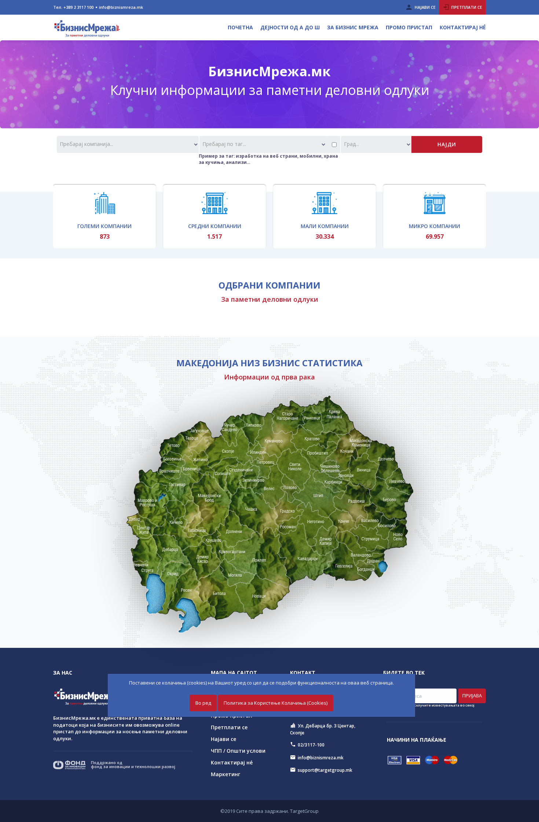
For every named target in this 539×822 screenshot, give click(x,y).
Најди (446, 144)
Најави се (223, 738)
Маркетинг (225, 774)
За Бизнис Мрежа (352, 27)
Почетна (240, 27)
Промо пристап (409, 27)
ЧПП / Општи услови (238, 750)
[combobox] (128, 144)
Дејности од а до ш (290, 27)
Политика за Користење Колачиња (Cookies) (275, 703)
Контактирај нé (463, 27)
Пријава (472, 695)
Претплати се (229, 727)
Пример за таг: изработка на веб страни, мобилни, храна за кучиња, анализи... (268, 159)
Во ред (203, 703)
